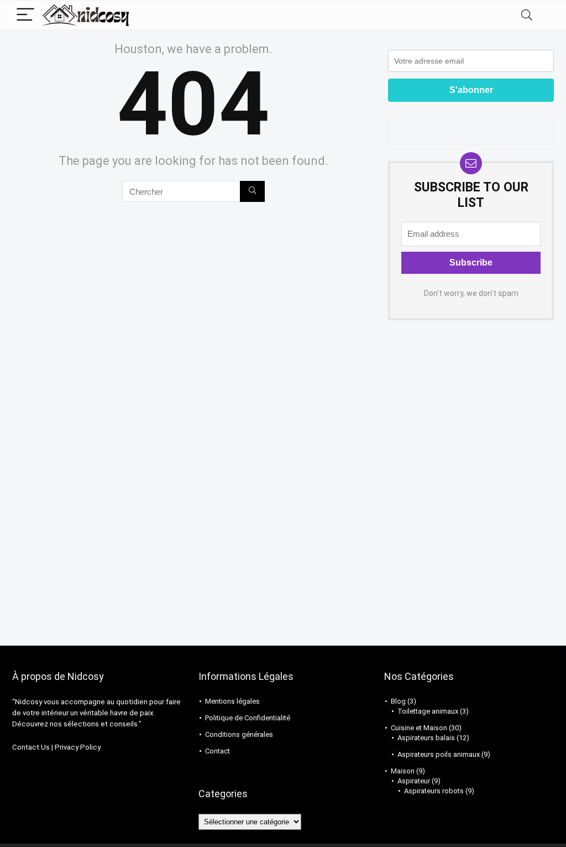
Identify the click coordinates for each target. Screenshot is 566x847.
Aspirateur (413, 781)
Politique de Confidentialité (247, 718)
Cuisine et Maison (419, 728)
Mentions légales (232, 701)
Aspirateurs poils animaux (438, 754)
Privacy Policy (78, 747)
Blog (398, 701)
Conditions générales (239, 734)
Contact (217, 751)
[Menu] (25, 15)
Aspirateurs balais (426, 738)
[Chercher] (252, 191)
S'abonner (471, 90)
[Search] (526, 15)
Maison (403, 771)
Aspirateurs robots (434, 791)
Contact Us (31, 747)
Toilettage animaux (427, 711)
